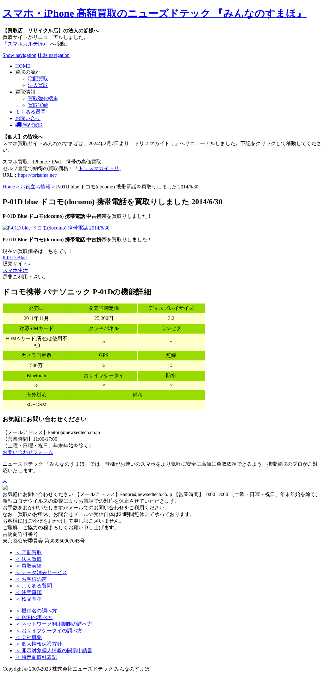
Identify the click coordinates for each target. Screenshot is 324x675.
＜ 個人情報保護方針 (38, 644)
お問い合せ (27, 118)
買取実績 (38, 105)
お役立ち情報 (35, 186)
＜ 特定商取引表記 (36, 657)
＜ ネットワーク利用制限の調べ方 (53, 624)
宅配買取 (38, 78)
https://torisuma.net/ (37, 175)
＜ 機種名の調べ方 (36, 610)
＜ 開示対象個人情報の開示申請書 (53, 650)
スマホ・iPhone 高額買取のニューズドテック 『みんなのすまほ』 (155, 13)
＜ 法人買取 (28, 559)
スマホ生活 (15, 270)
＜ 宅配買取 (28, 552)
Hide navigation (54, 55)
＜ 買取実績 (28, 565)
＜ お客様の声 (31, 579)
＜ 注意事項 (28, 592)
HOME (22, 66)
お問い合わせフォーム (28, 452)
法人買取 (38, 85)
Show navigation (19, 55)
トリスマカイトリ (98, 168)
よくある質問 (30, 111)
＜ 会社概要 (28, 637)
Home (9, 186)
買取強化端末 (43, 98)
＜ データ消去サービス (41, 572)
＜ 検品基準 (28, 599)
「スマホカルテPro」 (26, 43)
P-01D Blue (15, 257)
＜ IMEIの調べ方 (34, 617)
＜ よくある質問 (33, 585)
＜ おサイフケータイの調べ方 (48, 630)
